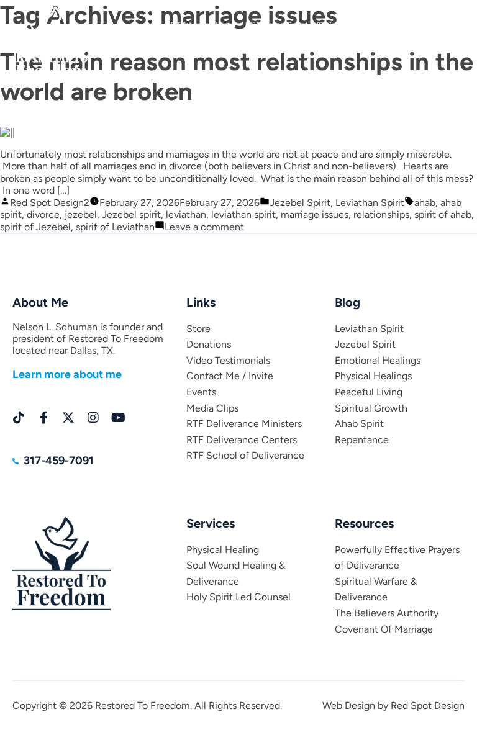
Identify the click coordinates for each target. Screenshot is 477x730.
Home (20, 107)
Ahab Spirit (359, 424)
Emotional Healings (377, 360)
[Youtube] (118, 418)
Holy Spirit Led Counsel (238, 597)
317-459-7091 (437, 24)
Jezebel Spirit (300, 203)
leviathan (186, 214)
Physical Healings (373, 376)
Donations (211, 107)
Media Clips (450, 107)
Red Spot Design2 (49, 203)
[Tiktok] (18, 418)
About (57, 107)
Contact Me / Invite (229, 376)
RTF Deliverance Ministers (244, 424)
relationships (381, 214)
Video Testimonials (228, 360)
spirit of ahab (442, 214)
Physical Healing (222, 550)
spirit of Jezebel (35, 227)
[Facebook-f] (43, 418)
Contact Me (312, 107)
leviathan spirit (243, 214)
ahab (424, 203)
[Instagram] (93, 418)
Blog (92, 107)
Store (126, 107)
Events (405, 107)
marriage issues (314, 214)
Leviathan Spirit (369, 203)
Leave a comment (204, 227)
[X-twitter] (68, 418)
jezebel (81, 214)
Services (165, 107)
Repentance (362, 440)
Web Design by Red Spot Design (393, 705)
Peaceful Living (368, 392)
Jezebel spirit (131, 214)
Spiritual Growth (371, 408)
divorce (43, 214)
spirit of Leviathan (115, 227)
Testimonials (260, 107)
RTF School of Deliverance (245, 455)
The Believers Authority (386, 613)
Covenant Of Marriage (384, 629)
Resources (362, 107)
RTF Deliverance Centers (241, 440)
